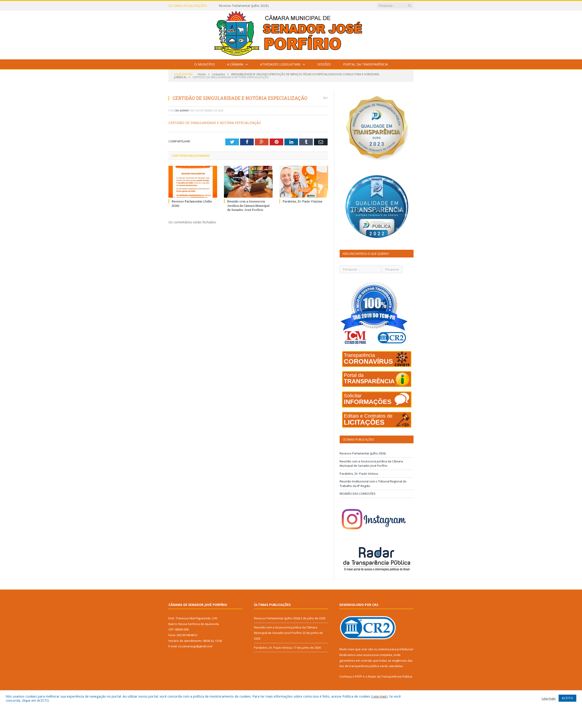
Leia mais (379, 696)
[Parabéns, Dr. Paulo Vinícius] (303, 182)
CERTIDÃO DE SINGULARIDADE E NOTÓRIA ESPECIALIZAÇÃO (214, 123)
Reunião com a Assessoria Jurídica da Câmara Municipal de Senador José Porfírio (271, 6)
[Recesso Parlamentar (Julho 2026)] (192, 182)
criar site (367, 649)
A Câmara (235, 64)
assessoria (371, 655)
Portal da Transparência (365, 64)
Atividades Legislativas (280, 64)
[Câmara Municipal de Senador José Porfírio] (291, 34)
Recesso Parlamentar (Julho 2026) (363, 453)
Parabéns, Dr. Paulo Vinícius (302, 201)
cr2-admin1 (181, 110)
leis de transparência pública (359, 666)
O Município (204, 64)
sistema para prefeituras (395, 649)
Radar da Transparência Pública (390, 676)
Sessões (324, 64)
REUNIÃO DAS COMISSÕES (358, 494)
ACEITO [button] (567, 698)
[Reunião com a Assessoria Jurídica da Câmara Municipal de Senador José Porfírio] (248, 182)
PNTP (358, 676)
